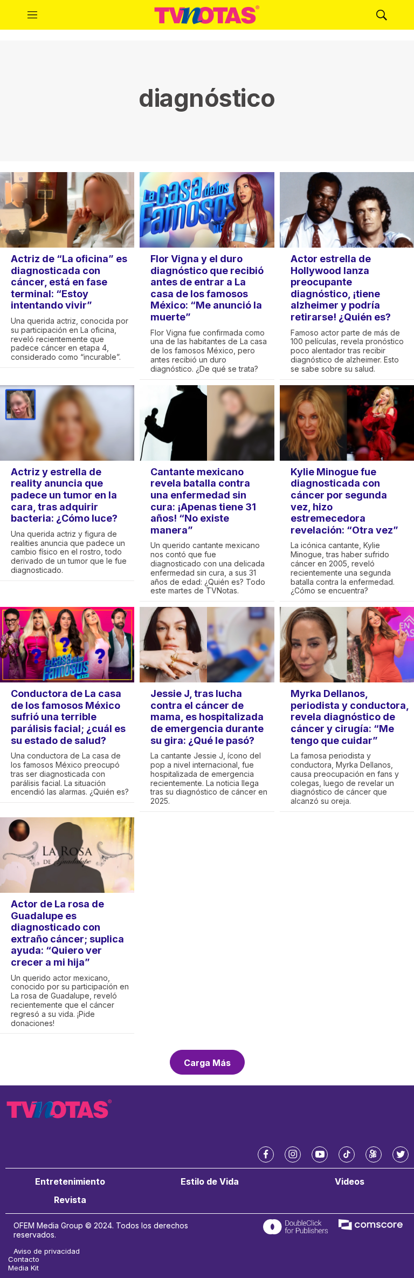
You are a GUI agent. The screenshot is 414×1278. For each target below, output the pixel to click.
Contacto (23, 1259)
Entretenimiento (70, 1182)
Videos (349, 1182)
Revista (70, 1200)
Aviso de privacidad (46, 1251)
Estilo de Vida (210, 1182)
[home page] (207, 15)
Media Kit (23, 1268)
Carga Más (207, 1062)
